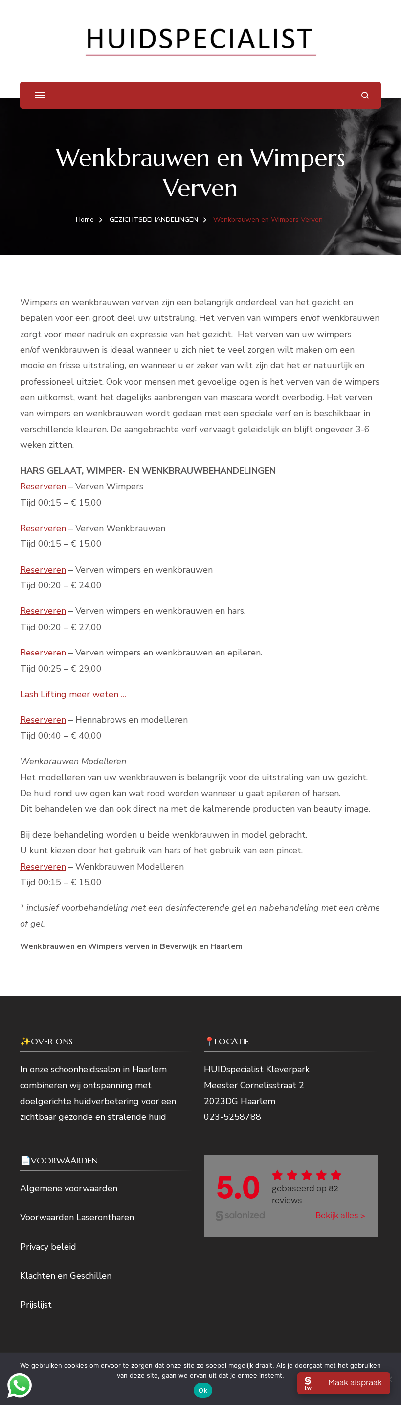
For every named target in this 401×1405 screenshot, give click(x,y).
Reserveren (43, 486)
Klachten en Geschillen (65, 1276)
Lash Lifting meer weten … (73, 694)
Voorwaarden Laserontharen (77, 1217)
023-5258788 (232, 1117)
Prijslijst (36, 1304)
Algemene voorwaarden (68, 1188)
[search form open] (365, 95)
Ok (203, 1390)
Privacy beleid (48, 1247)
